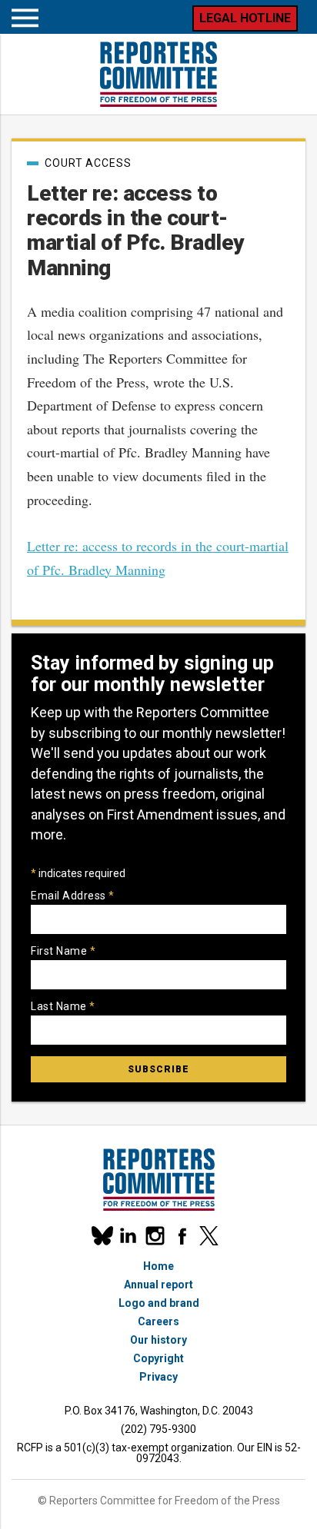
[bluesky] (101, 1235)
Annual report (158, 1284)
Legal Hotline (245, 18)
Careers (158, 1321)
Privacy (158, 1377)
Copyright (158, 1358)
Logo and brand (158, 1303)
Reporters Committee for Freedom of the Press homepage (158, 74)
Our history (158, 1340)
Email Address (73, 895)
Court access (88, 163)
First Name (63, 951)
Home (158, 1266)
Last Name (63, 1006)
